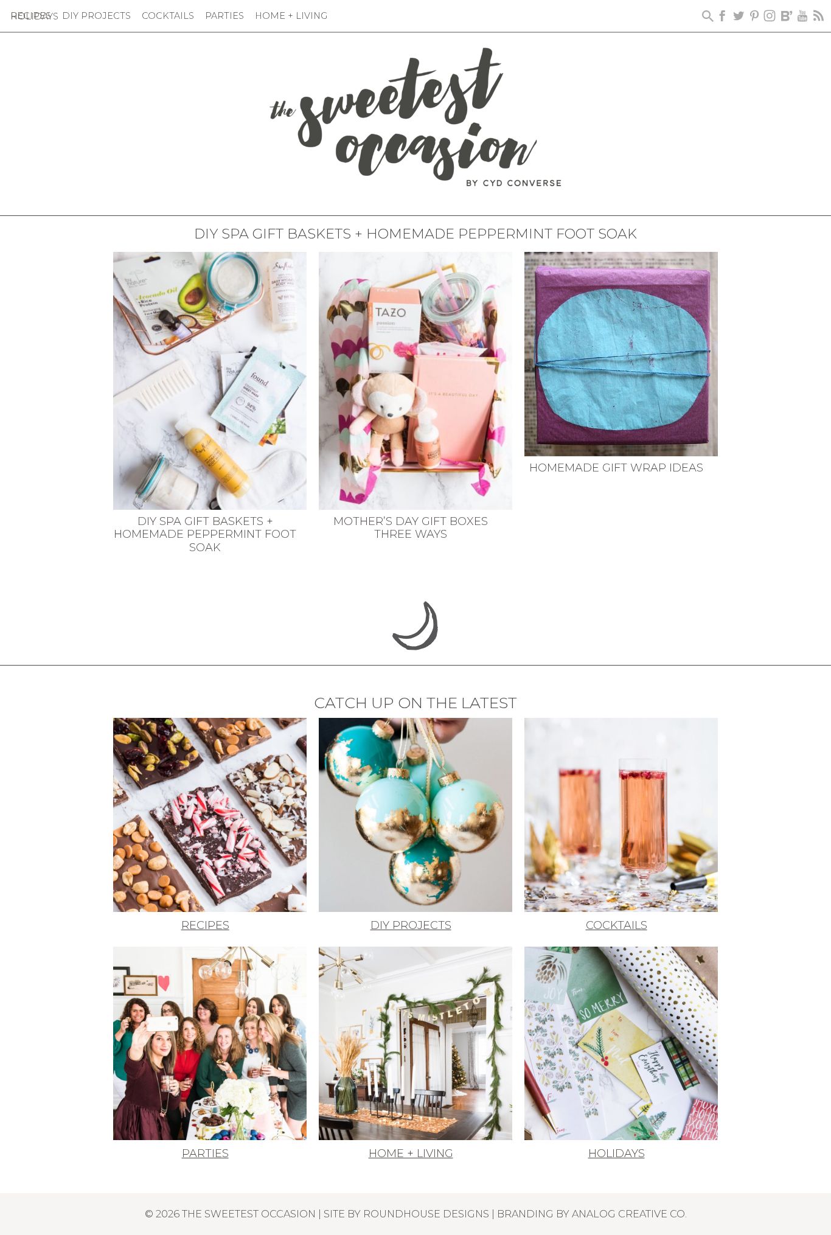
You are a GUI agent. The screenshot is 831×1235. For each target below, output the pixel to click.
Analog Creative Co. (629, 1214)
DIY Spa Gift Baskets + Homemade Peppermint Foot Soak (205, 534)
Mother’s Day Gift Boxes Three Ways (410, 528)
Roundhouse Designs (426, 1214)
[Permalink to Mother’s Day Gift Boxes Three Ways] (415, 380)
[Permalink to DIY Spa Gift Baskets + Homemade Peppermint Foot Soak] (210, 380)
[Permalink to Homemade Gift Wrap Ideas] (621, 353)
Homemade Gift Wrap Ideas (616, 468)
